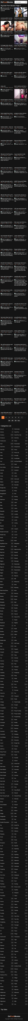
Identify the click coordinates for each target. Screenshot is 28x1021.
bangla (6, 484)
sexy (5, 128)
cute (6, 740)
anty (6, 452)
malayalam (20, 543)
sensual (20, 775)
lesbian (20, 514)
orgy (20, 655)
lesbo (20, 520)
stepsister (20, 863)
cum (23, 46)
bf (6, 523)
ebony (9, 291)
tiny (20, 945)
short (20, 801)
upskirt (20, 963)
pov (20, 693)
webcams (20, 992)
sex (8, 128)
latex (20, 502)
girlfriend (6, 939)
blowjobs (6, 602)
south (20, 842)
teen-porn (20, 916)
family (6, 860)
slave (20, 816)
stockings (20, 866)
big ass (22, 73)
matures (20, 575)
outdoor (20, 660)
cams (6, 655)
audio (6, 473)
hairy (6, 963)
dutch (6, 828)
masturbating (20, 567)
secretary (20, 769)
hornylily (20, 455)
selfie (20, 772)
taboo (20, 895)
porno (20, 687)
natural (20, 613)
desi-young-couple (6, 795)
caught (6, 666)
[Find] (26, 2)
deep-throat (6, 751)
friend (23, 250)
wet (20, 995)
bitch (23, 264)
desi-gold (6, 781)
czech (6, 743)
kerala (20, 487)
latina (20, 508)
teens (26, 33)
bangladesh (6, 490)
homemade (20, 443)
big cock (11, 87)
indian (16, 19)
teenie (20, 927)
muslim (20, 608)
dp (6, 825)
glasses (6, 948)
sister (2, 332)
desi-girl (6, 778)
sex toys (20, 781)
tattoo (20, 904)
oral (20, 646)
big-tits (6, 558)
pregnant (20, 696)
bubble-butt (6, 640)
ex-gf (6, 845)
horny (20, 449)
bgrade (6, 525)
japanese (20, 481)
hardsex (6, 980)
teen (23, 33)
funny (6, 916)
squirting (20, 854)
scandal (20, 757)
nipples (20, 622)
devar (6, 801)
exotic (6, 851)
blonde (6, 596)
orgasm (20, 649)
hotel (20, 464)
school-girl (20, 763)
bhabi (6, 537)
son (20, 836)
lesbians (20, 517)
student (10, 60)
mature (20, 572)
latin (20, 505)
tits (9, 33)
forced (6, 892)
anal (6, 443)
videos (20, 974)
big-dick (6, 555)
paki (20, 663)
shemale (20, 798)
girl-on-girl (6, 936)
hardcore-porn (6, 974)
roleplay (20, 734)
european (6, 842)
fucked (6, 910)
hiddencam (6, 992)
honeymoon (20, 446)
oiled (20, 640)
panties (20, 669)
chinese (6, 678)
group (6, 954)
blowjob (10, 19)
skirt (20, 813)
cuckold (6, 725)
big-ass (6, 540)
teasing (20, 910)
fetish (6, 866)
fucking (6, 913)
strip (20, 872)
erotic (6, 836)
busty (6, 643)
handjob (6, 966)
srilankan (20, 857)
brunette (6, 634)
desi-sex (6, 784)
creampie (6, 87)
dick (22, 155)
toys (20, 957)
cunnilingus (6, 737)
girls (6, 942)
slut (20, 819)
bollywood (6, 605)
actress (6, 432)
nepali (20, 619)
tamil (20, 898)
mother (20, 596)
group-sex (6, 957)
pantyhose (20, 672)
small (20, 822)
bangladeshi (6, 493)
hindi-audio (20, 429)
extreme (6, 854)
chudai (6, 687)
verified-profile (20, 966)
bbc (6, 502)
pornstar (20, 690)
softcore (20, 831)
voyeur (8, 182)
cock (26, 413)
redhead (20, 725)
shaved (20, 792)
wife (20, 46)
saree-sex (20, 751)
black (6, 587)
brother (6, 631)
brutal (6, 637)
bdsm (6, 508)
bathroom (6, 499)
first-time (6, 875)
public (20, 699)
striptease (20, 875)
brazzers (6, 625)
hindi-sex (20, 437)
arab (6, 455)
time (20, 942)
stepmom (20, 860)
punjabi (20, 704)
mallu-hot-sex (20, 549)
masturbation (20, 128)
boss (6, 616)
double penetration (6, 822)
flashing (6, 883)
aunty (6, 476)
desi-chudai (6, 772)
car (6, 658)
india (20, 473)
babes (22, 237)
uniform (20, 960)
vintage (20, 980)
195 (12, 420)
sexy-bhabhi (20, 790)
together (20, 951)
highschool (6, 1001)
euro (6, 839)
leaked (20, 511)
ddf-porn (6, 748)
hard (6, 969)
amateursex (6, 440)
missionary (20, 581)
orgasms (20, 652)
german (6, 927)
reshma (20, 728)
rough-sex (20, 743)
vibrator (20, 969)
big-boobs (6, 546)
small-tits (20, 825)
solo (9, 318)
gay (6, 925)
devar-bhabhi (6, 804)
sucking (20, 883)
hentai (6, 986)
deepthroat (6, 754)
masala (20, 558)
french (6, 901)
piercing (20, 681)
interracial (20, 479)
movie (20, 599)
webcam (20, 989)
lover (20, 531)
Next (19, 420)
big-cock (6, 552)
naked (20, 611)
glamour (6, 945)
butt (12, 33)
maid (20, 540)
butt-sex (6, 649)
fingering (6, 869)
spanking (20, 848)
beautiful (6, 511)
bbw (2, 33)
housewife (20, 467)
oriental (20, 658)
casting (6, 663)
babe (10, 73)
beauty (6, 514)
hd (6, 983)
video (20, 971)
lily (20, 525)
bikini (6, 575)
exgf (6, 848)
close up (6, 693)
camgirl (6, 652)
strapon (20, 869)
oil (20, 637)
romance (20, 737)
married (20, 555)
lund (20, 537)
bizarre (6, 584)
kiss (20, 493)
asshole (6, 470)
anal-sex (6, 449)
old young (20, 643)
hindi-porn (20, 432)
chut (6, 690)
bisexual (6, 578)
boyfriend (6, 622)
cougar (6, 710)
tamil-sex (20, 901)
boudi (6, 619)
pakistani (20, 666)
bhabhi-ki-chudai (6, 531)
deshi (6, 760)
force (6, 889)
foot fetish (6, 886)
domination (6, 819)
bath (6, 496)
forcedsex (6, 895)
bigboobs (6, 564)
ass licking (6, 467)
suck (20, 881)
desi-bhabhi (6, 769)
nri (20, 625)
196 (15, 420)
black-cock (6, 593)
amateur (3, 19)
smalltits (20, 828)
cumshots (6, 734)
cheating (6, 675)
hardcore (11, 46)
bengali (6, 520)
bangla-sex (6, 487)
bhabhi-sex (6, 534)
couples (6, 716)
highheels (6, 998)
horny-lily (20, 452)
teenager (20, 925)
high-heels (6, 995)
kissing (20, 496)
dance (6, 746)
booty (6, 613)
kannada (20, 484)
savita (20, 754)
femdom (6, 863)
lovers (20, 534)
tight (20, 939)
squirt (20, 851)
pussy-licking (20, 713)
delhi (6, 757)
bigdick (6, 569)
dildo (6, 810)
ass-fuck (6, 464)
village (20, 977)
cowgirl (6, 719)
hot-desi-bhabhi (20, 461)
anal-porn (6, 446)
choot (6, 681)
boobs (21, 196)
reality (20, 722)
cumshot (6, 731)
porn (20, 684)
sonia (20, 839)
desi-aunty (6, 766)
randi (20, 719)
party (20, 675)
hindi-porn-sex (20, 434)
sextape (20, 784)
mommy (20, 593)
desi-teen (6, 790)
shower (20, 804)
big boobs (22, 114)
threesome (20, 936)
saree (20, 748)
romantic (20, 740)
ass (23, 182)
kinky (20, 490)
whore (20, 998)
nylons (20, 631)
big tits (5, 33)
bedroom (6, 517)
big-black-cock (6, 543)
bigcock (5, 155)
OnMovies (7, 2)
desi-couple (6, 775)
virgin (20, 983)
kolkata (20, 499)
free (6, 898)
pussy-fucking (20, 710)
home (24, 19)
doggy (16, 155)
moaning (20, 587)
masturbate (20, 564)
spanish (20, 845)
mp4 (20, 602)
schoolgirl (20, 766)
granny (6, 951)
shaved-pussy (20, 795)
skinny (20, 810)
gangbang (6, 922)
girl (15, 33)
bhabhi (6, 528)
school (20, 760)
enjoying (6, 834)
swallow (20, 889)
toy (20, 954)
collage (6, 702)
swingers (20, 892)
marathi (20, 552)
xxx (20, 1004)
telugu (20, 933)
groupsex (6, 960)
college (6, 704)
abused (6, 429)
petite (20, 678)
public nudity (20, 702)
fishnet (6, 878)
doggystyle (6, 816)
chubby (6, 684)
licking (20, 523)
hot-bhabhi (20, 458)
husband (20, 470)
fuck (26, 359)
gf (6, 930)
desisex (6, 798)
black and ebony (6, 590)
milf (19, 73)
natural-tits (20, 616)
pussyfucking (20, 716)
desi (6, 763)
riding (20, 731)
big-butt (6, 549)
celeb (6, 669)
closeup (6, 696)
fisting (6, 881)
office (20, 634)
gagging (6, 919)
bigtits (7, 196)
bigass (6, 561)
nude (20, 628)
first (7, 19)
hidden (6, 989)
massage (20, 561)
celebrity (6, 672)
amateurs (6, 437)
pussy (2, 46)
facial (6, 857)
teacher (20, 907)
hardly (6, 977)
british (6, 628)
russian (20, 746)
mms (20, 584)
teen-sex (20, 919)
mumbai (20, 605)
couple (6, 713)
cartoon (6, 660)
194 (9, 420)
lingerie (20, 528)
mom (19, 373)
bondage (6, 608)
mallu (20, 546)
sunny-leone (20, 886)
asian (9, 155)
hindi (6, 1004)
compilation (6, 707)
